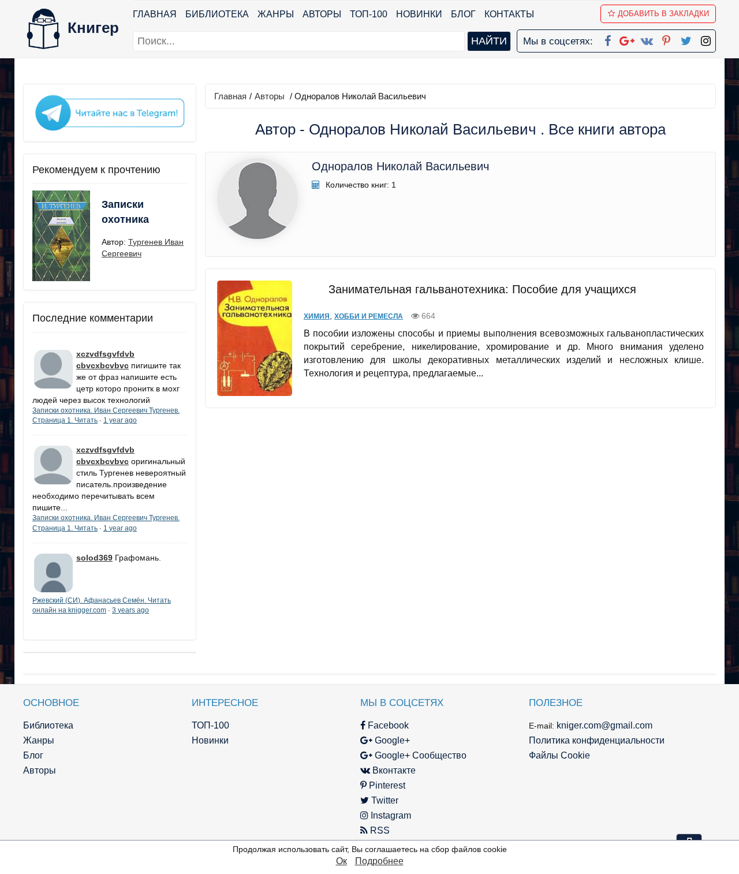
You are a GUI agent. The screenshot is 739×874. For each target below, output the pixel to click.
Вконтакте (393, 770)
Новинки (419, 14)
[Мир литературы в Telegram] (109, 112)
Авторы (322, 14)
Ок (341, 861)
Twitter (383, 800)
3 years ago (130, 610)
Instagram (389, 815)
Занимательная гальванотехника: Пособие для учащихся (482, 289)
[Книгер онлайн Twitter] (686, 38)
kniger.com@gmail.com (604, 725)
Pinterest (386, 785)
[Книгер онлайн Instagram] (705, 38)
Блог (463, 14)
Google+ (391, 740)
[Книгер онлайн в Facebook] (607, 38)
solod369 (94, 557)
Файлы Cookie (559, 755)
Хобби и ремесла (368, 316)
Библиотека (217, 14)
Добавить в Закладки (663, 13)
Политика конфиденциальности (597, 740)
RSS (379, 830)
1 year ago (120, 420)
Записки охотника (125, 212)
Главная (155, 14)
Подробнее (379, 861)
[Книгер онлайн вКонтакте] (646, 38)
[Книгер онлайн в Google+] (627, 38)
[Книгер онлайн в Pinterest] (666, 38)
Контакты (509, 14)
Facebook (387, 725)
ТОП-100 (368, 14)
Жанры (275, 14)
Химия (317, 316)
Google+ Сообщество (419, 755)
